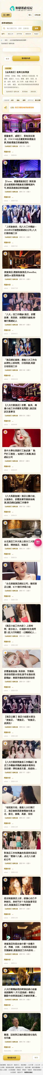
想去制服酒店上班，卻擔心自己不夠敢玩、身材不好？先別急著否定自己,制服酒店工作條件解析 (20, 901)
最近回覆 (37, 100)
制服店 (36, 34)
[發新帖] (25, 58)
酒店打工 (16, 1065)
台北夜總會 (11, 1070)
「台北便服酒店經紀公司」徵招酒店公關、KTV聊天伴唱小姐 (20, 585)
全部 (12, 100)
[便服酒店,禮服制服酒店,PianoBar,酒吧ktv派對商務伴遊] (21, 260)
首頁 (6, 40)
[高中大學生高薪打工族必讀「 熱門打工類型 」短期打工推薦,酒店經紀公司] (21, 438)
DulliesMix (7, 1051)
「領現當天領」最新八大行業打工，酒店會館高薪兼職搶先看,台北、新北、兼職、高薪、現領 (19, 810)
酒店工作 (10, 34)
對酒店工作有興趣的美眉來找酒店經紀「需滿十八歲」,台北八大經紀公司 (20, 856)
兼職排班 (28, 34)
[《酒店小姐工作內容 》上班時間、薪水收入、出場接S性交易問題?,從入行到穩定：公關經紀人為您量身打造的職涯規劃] (21, 613)
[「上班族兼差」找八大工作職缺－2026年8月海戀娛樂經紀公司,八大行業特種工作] (21, 214)
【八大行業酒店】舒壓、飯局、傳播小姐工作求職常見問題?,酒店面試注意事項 (20, 408)
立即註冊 (37, 15)
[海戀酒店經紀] (22, 9)
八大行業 (30, 1065)
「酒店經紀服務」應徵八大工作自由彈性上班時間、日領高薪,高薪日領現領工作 (20, 363)
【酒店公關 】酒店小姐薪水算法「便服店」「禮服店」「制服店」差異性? (20, 719)
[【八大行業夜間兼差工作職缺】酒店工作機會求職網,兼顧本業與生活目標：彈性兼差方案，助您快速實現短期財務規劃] (21, 749)
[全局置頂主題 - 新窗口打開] (5, 117)
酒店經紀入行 (19, 1067)
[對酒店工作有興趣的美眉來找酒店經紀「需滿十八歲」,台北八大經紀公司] (21, 840)
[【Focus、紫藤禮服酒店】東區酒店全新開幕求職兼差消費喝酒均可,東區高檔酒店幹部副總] (21, 169)
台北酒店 (13, 1072)
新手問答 (19, 34)
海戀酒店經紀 (1, 40)
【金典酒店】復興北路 (7, 43)
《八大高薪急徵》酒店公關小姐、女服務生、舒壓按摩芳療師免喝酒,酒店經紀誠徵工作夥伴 (20, 499)
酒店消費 (28, 1067)
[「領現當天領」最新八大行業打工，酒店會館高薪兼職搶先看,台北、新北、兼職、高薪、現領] (21, 795)
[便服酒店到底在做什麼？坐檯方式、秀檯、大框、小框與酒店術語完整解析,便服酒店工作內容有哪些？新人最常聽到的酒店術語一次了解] (21, 931)
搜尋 (36, 28)
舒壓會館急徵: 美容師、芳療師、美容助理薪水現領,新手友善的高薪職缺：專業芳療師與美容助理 (20, 674)
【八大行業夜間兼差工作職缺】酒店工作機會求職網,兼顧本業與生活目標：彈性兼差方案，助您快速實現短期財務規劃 (20, 765)
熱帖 (18, 100)
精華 (24, 100)
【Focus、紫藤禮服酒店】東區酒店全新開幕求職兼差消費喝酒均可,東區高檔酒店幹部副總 (20, 184)
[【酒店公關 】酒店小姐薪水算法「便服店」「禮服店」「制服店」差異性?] (21, 704)
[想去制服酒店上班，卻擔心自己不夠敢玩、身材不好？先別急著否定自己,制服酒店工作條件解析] (21, 886)
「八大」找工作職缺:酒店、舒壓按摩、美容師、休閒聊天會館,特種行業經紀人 (19, 317)
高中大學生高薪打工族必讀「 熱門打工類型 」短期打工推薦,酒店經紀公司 (20, 453)
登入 (30, 15)
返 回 (7, 59)
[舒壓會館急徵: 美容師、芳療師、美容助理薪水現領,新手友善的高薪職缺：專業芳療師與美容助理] (21, 659)
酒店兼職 (3, 1065)
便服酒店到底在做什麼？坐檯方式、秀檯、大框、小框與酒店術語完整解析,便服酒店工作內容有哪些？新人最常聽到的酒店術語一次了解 (20, 947)
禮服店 (24, 1070)
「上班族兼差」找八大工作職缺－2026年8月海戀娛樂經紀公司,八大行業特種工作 (20, 229)
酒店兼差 (23, 1065)
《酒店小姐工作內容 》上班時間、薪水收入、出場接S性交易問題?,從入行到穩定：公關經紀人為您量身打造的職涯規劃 (20, 629)
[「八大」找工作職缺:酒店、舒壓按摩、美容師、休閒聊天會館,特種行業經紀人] (21, 302)
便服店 (19, 1070)
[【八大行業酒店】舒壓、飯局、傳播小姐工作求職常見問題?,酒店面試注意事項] (21, 393)
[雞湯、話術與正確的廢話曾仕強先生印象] (21, 1022)
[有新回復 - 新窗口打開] (5, 1016)
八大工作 (37, 1065)
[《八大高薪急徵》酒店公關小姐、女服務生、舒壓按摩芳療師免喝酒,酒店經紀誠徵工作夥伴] (21, 483)
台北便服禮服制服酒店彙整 (18, 40)
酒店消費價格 (36, 1067)
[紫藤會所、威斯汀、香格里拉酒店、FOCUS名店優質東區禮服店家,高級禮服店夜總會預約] (21, 123)
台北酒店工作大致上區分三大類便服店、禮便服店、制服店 (20, 543)
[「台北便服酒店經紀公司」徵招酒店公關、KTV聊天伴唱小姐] (21, 571)
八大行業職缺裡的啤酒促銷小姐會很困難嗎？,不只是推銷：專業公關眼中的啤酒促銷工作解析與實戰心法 (20, 993)
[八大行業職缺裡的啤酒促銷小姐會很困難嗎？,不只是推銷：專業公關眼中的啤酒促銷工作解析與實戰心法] (21, 977)
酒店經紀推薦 (10, 1067)
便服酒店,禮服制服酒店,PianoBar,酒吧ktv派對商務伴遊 (20, 274)
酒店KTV (20, 1072)
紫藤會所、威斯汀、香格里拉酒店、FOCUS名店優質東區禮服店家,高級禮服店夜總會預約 (20, 139)
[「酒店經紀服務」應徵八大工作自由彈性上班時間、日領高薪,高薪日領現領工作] (21, 347)
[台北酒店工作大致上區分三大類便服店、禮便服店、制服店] (21, 529)
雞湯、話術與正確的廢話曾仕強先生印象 (20, 1036)
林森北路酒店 (37, 1070)
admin (6, 155)
